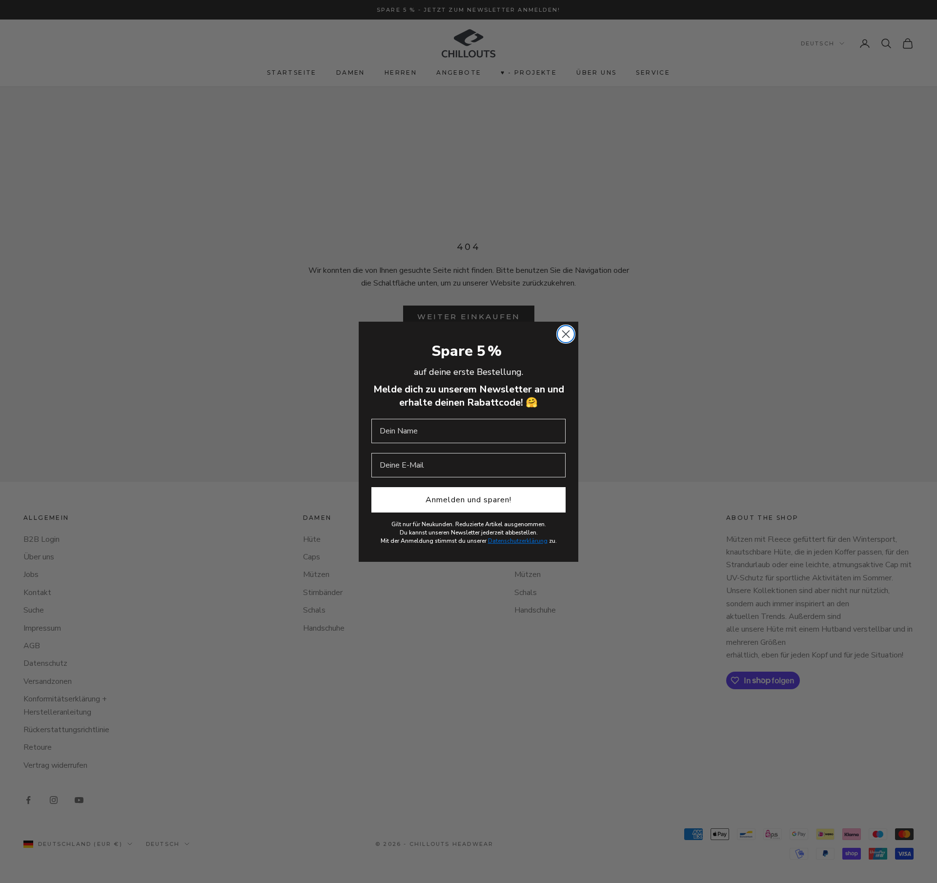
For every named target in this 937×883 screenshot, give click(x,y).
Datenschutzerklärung (518, 541)
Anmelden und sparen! (468, 499)
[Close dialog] (565, 334)
